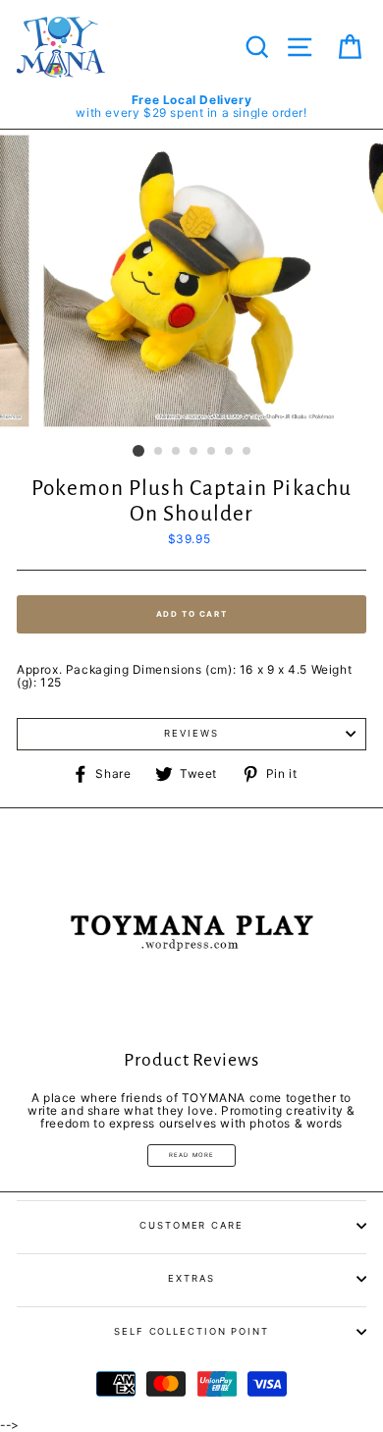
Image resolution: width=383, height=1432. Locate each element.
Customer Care (191, 1225)
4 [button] (194, 452)
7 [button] (247, 452)
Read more (192, 1154)
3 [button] (177, 452)
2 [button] (159, 452)
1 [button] (138, 451)
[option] (191, 106)
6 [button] (230, 452)
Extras (191, 1278)
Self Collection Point (191, 1331)
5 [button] (212, 452)
